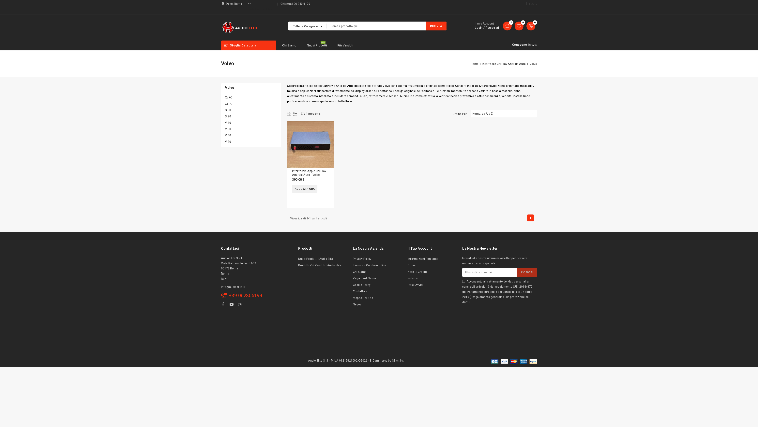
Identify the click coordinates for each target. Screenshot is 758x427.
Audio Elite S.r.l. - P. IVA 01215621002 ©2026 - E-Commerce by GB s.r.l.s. (356, 360)
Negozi (357, 304)
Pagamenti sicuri (364, 278)
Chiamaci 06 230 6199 (295, 3)
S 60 (228, 110)
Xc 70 (229, 103)
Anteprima (328, 136)
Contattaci (230, 248)
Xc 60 (229, 97)
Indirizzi (413, 278)
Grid (289, 113)
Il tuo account (420, 248)
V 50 (228, 129)
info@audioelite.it (261, 9)
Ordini (412, 265)
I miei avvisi (415, 284)
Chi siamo (289, 45)
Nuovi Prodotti (317, 45)
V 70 (228, 141)
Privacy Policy (362, 258)
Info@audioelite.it (233, 286)
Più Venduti (345, 45)
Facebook (223, 305)
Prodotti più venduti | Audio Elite (319, 265)
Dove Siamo (234, 3)
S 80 (228, 116)
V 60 (228, 135)
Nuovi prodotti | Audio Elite (316, 258)
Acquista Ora (305, 188)
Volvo (229, 88)
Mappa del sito (363, 297)
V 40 (228, 122)
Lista (295, 113)
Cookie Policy (362, 284)
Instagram (240, 305)
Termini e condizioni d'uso (370, 265)
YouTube (232, 305)
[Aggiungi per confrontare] (328, 128)
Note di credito (418, 271)
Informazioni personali (423, 258)
